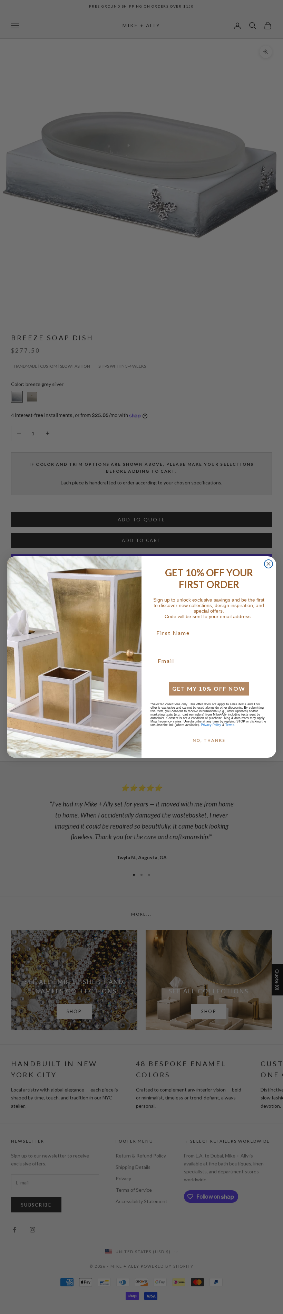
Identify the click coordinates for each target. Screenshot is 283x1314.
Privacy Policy (211, 725)
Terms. (230, 725)
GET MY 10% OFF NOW (208, 688)
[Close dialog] (268, 564)
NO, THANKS (209, 740)
